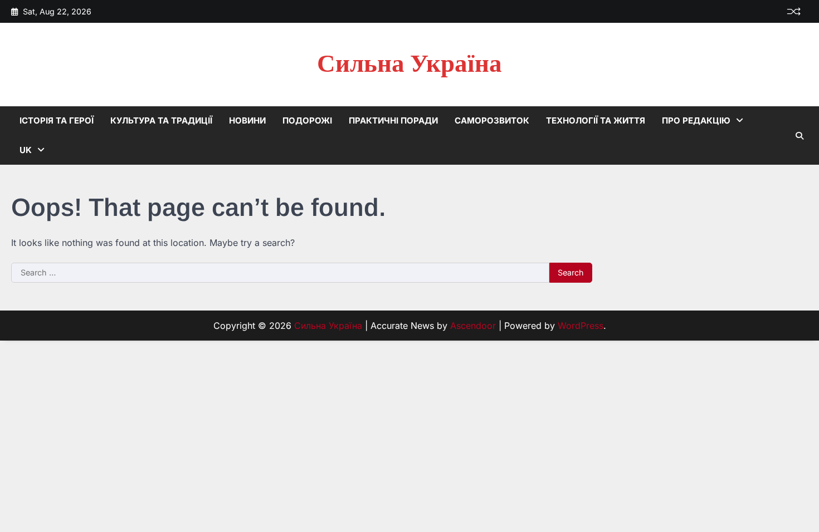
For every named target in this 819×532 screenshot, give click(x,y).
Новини (247, 120)
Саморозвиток (492, 120)
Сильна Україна (409, 64)
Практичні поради (393, 120)
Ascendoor (473, 325)
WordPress (580, 325)
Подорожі (307, 120)
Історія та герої (57, 120)
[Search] (799, 135)
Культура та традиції (161, 120)
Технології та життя (595, 120)
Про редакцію (696, 120)
